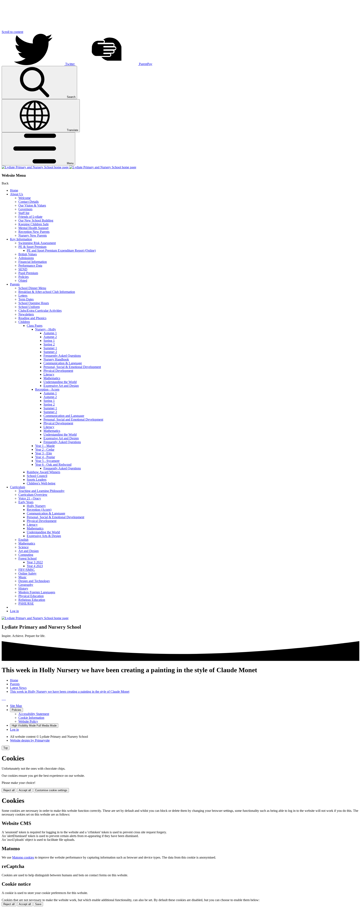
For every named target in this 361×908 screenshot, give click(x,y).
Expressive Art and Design (61, 385)
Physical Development (58, 370)
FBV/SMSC (26, 569)
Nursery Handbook (56, 359)
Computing (25, 554)
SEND (22, 269)
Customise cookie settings (51, 790)
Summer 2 (50, 352)
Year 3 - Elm (43, 453)
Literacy (48, 374)
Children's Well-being (41, 483)
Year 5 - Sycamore (47, 461)
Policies (23, 277)
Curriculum (17, 487)
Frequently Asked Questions (62, 355)
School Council (37, 476)
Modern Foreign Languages (36, 592)
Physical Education (31, 596)
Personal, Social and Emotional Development (73, 419)
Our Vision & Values (32, 205)
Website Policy (28, 721)
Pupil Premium (28, 273)
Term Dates (26, 299)
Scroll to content (12, 32)
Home (14, 190)
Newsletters (26, 314)
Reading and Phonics (32, 318)
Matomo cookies (23, 857)
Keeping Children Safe (33, 224)
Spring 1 (49, 340)
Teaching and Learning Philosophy (41, 491)
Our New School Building (35, 220)
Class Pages (34, 325)
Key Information (21, 239)
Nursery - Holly (45, 329)
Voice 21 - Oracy (29, 498)
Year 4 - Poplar (45, 457)
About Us (16, 194)
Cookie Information (31, 717)
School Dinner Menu (32, 288)
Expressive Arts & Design (44, 536)
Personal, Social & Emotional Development (72, 367)
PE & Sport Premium (32, 246)
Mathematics (51, 378)
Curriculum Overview (32, 494)
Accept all (25, 790)
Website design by (30, 740)
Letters (22, 295)
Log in (14, 611)
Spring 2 (49, 344)
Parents (15, 284)
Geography (25, 584)
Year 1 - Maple (45, 446)
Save (38, 904)
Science (23, 547)
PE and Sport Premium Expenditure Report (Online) (61, 250)
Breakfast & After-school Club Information (46, 292)
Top (5, 747)
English (23, 539)
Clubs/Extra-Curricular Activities (40, 310)
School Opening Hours (33, 303)
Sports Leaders (36, 479)
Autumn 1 (50, 333)
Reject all (9, 790)
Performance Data (30, 265)
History (23, 588)
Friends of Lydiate (30, 216)
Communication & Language (62, 363)
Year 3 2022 (35, 562)
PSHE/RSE (26, 603)
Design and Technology (34, 581)
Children (24, 322)
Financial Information (32, 262)
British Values (27, 254)
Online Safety (27, 573)
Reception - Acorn (47, 389)
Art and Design (28, 551)
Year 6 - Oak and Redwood (53, 464)
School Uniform (29, 307)
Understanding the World (60, 382)
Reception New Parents (34, 231)
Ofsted (22, 280)
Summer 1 (50, 348)
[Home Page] (69, 167)
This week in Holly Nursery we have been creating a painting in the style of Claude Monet (69, 691)
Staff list (23, 213)
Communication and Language (63, 415)
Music (22, 577)
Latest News (18, 688)
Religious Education (31, 600)
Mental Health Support (33, 228)
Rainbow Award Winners (43, 472)
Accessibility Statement (33, 714)
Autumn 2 (50, 337)
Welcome (24, 198)
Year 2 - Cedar (44, 449)
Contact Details (28, 201)
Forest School (27, 558)
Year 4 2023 (35, 566)
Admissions (26, 258)
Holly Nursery (36, 506)
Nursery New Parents (32, 235)
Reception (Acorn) (39, 509)
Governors (25, 209)
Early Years (25, 502)
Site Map (16, 705)
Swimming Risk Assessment (37, 243)
